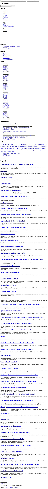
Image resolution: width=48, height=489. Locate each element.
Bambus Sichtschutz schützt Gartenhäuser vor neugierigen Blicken (21, 259)
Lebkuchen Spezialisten (8, 291)
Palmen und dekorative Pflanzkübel (12, 451)
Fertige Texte (5, 54)
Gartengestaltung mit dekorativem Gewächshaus (16, 323)
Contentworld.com (6, 177)
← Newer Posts (3, 482)
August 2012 (5, 81)
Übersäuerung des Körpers (9, 278)
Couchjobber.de (5, 183)
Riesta (12, 148)
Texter (17, 150)
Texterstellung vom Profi (8, 59)
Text (9, 150)
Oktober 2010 (5, 94)
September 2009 (6, 107)
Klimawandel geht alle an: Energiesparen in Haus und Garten (20, 304)
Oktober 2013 (5, 74)
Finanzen (5, 15)
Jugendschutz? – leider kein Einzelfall (12, 221)
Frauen (28, 144)
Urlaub (4, 29)
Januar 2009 (5, 116)
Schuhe (4, 130)
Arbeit (4, 12)
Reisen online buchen (7, 132)
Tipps (34, 150)
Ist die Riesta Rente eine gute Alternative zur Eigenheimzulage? (15, 136)
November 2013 (6, 72)
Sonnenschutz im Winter (8, 285)
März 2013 (5, 79)
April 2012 (5, 84)
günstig (6, 146)
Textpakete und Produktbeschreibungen (13, 387)
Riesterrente (37, 148)
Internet (4, 19)
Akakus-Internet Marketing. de (10, 190)
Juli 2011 (5, 89)
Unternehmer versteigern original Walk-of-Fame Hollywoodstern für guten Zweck (19, 135)
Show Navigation (3, 151)
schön (44, 148)
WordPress (16, 487)
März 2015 (5, 67)
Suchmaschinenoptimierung (8, 26)
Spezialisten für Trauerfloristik (10, 310)
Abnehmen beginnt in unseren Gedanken (11, 123)
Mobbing (35, 146)
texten (13, 150)
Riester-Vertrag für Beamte (8, 129)
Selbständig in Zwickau (7, 138)
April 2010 (5, 99)
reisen (4, 148)
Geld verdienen (39, 144)
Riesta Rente (19, 148)
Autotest (4, 53)
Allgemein (5, 10)
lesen (33, 146)
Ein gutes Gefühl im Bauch (9, 368)
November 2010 (6, 93)
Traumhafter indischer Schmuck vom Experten (15, 445)
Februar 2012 (5, 86)
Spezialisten (5, 25)
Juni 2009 (5, 111)
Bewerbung (16, 144)
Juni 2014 (5, 69)
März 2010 (5, 101)
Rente (8, 148)
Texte (4, 27)
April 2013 (5, 78)
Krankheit (25, 146)
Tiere (4, 28)
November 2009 (6, 105)
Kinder (17, 146)
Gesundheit (5, 17)
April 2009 (5, 113)
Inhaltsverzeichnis (6, 48)
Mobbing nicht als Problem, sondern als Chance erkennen (19, 407)
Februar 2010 (5, 102)
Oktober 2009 (5, 106)
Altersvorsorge (4, 144)
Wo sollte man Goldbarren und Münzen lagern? (15, 214)
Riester (25, 148)
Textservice (30, 150)
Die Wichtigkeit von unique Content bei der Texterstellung (19, 375)
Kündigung (30, 146)
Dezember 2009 (6, 104)
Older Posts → (3, 483)
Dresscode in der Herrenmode (10, 266)
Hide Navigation (11, 151)
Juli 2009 (5, 110)
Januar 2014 (5, 70)
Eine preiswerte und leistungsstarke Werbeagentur (16, 400)
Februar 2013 (5, 80)
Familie (4, 14)
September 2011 (6, 88)
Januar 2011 (5, 92)
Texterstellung (24, 150)
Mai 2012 (5, 83)
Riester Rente (30, 148)
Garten (4, 16)
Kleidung (21, 146)
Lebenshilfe (5, 21)
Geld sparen (33, 144)
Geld (30, 144)
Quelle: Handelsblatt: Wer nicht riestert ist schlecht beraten (14, 131)
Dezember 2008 (6, 117)
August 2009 (5, 108)
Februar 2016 (5, 65)
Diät (4, 13)
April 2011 (5, 90)
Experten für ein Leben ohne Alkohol (12, 439)
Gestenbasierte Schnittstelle (9, 240)
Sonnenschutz (4, 150)
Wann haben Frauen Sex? (8, 362)
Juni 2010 (5, 98)
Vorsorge (5, 31)
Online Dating (5, 413)
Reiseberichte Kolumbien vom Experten (13, 227)
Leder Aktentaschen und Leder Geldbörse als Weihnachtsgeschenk (21, 317)
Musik (4, 23)
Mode (4, 22)
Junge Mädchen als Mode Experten (11, 246)
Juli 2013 (5, 76)
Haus (4, 18)
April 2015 (5, 66)
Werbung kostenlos (6, 203)
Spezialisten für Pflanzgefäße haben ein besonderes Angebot (15, 137)
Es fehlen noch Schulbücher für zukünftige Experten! (17, 394)
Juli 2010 (5, 97)
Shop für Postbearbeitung (8, 133)
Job (15, 146)
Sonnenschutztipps (6, 58)
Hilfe (10, 146)
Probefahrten (5, 56)
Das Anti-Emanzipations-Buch (9, 139)
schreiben (41, 148)
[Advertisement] (6, 37)
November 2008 (6, 118)
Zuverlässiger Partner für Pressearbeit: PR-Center (16, 164)
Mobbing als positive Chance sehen (10, 124)
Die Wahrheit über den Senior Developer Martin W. (17, 343)
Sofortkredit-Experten (7, 458)
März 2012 (5, 85)
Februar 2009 (5, 115)
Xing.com (3, 171)
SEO (1, 150)
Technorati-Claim (6, 477)
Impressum (5, 47)
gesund (45, 144)
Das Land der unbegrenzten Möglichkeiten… (14, 196)
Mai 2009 (5, 112)
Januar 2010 (5, 103)
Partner (1, 148)
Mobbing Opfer (41, 146)
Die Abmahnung (5, 355)
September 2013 (6, 75)
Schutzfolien (4, 298)
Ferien (25, 144)
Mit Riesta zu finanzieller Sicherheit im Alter (15, 432)
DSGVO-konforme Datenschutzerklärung (11, 46)
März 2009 (5, 114)
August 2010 (5, 96)
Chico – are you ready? (7, 128)
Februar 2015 (5, 68)
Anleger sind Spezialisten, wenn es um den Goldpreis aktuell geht (16, 127)
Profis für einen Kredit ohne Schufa (11, 471)
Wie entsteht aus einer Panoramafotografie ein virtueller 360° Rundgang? (17, 126)
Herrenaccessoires (6, 55)
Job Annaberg (5, 419)
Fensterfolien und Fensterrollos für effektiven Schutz (17, 330)
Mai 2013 (5, 77)
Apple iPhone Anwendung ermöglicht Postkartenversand (18, 381)
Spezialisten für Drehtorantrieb (10, 426)
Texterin (19, 150)
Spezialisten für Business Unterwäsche (12, 253)
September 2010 (6, 95)
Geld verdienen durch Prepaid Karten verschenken (16, 349)
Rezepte (4, 24)
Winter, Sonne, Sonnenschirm (10, 272)
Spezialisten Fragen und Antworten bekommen (29, 1)
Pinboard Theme (9, 487)
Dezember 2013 (6, 71)
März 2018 (5, 64)
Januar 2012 (5, 87)
